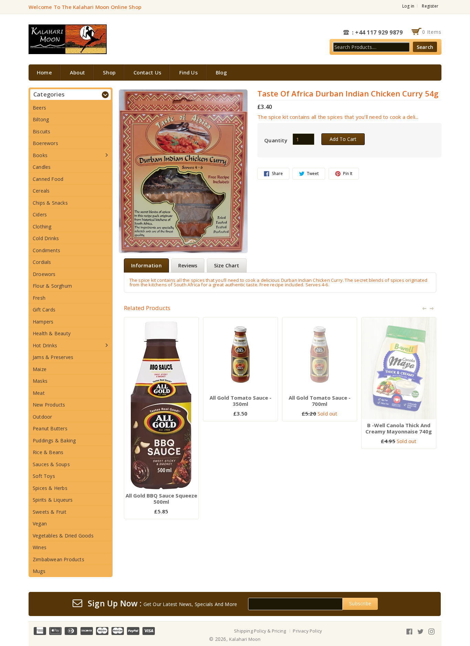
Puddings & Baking (54, 440)
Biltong (41, 119)
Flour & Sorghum (52, 286)
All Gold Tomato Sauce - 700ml (320, 400)
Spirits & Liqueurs (53, 499)
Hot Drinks (45, 345)
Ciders (40, 214)
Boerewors (45, 143)
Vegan (40, 523)
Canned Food (48, 179)
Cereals (41, 190)
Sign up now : (115, 603)
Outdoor (42, 416)
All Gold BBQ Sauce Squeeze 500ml (161, 498)
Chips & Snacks (50, 202)
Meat (39, 393)
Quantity (275, 140)
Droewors (44, 274)
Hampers (43, 321)
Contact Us (147, 72)
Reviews (187, 265)
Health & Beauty (52, 333)
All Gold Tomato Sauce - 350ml (240, 400)
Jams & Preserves (53, 357)
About (77, 72)
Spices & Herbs (50, 488)
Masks (40, 381)
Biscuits (42, 131)
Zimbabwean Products (58, 559)
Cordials (42, 262)
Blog (221, 72)
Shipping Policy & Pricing (260, 631)
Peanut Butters (50, 428)
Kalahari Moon (245, 639)
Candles (42, 167)
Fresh (39, 298)
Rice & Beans (48, 452)
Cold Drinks (46, 238)
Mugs (39, 571)
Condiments (46, 250)
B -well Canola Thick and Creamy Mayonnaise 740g (398, 428)
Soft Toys (44, 476)
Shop (109, 72)
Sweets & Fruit (49, 512)
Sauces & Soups (51, 464)
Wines (39, 547)
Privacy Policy (307, 631)
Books (40, 155)
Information (146, 265)
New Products (49, 404)
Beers (39, 107)
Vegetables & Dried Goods (63, 535)
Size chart (226, 265)
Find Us (188, 72)
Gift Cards (44, 309)
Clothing (42, 226)
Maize (39, 369)
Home (44, 72)
